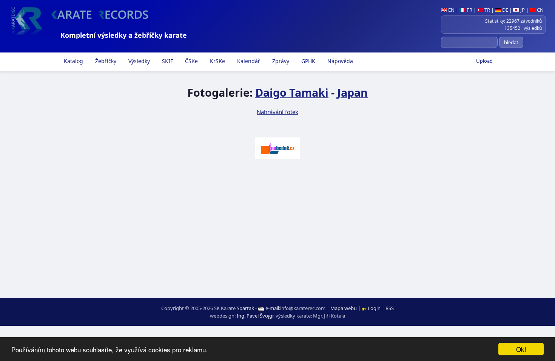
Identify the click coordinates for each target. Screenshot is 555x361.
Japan (352, 92)
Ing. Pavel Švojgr (255, 315)
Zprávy (280, 61)
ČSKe (190, 61)
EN (451, 9)
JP (522, 9)
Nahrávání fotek (277, 112)
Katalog (72, 61)
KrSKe (216, 61)
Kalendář (248, 61)
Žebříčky (105, 61)
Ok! (521, 349)
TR (486, 9)
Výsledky (138, 61)
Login (374, 308)
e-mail (272, 308)
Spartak (245, 308)
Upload (484, 60)
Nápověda (339, 61)
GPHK (307, 61)
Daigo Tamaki (291, 92)
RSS (389, 308)
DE (504, 9)
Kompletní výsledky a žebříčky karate (123, 35)
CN (540, 9)
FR (469, 9)
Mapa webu (343, 308)
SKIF (166, 61)
